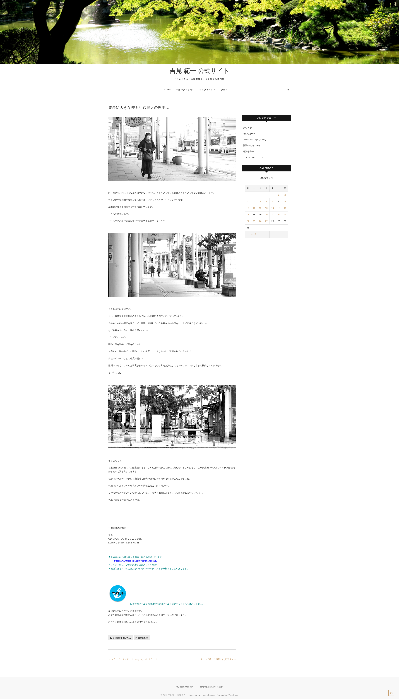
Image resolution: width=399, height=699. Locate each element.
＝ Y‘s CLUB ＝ (250, 157)
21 (272, 214)
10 (248, 208)
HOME (167, 90)
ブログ (224, 90)
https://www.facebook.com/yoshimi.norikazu (135, 561)
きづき (246, 127)
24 (248, 221)
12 (260, 208)
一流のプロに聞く (185, 90)
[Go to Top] (391, 693)
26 (260, 221)
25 (254, 221)
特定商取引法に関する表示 (211, 687)
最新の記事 (143, 638)
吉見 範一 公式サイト (200, 70)
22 (279, 214)
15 (279, 208)
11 (254, 208)
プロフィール (206, 90)
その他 (246, 133)
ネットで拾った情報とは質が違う (218, 659)
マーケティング (250, 139)
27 (266, 221)
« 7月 (254, 234)
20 (266, 214)
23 (285, 214)
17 (248, 214)
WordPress (233, 695)
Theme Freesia (208, 695)
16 (285, 208)
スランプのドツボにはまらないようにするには (132, 659)
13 (266, 208)
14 (272, 208)
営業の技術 (248, 145)
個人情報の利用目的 (184, 687)
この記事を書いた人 (122, 638)
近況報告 (247, 151)
